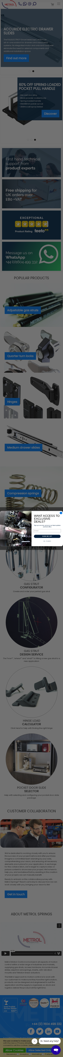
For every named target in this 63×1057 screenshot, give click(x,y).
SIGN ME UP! (47, 536)
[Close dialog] (61, 513)
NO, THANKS (47, 541)
